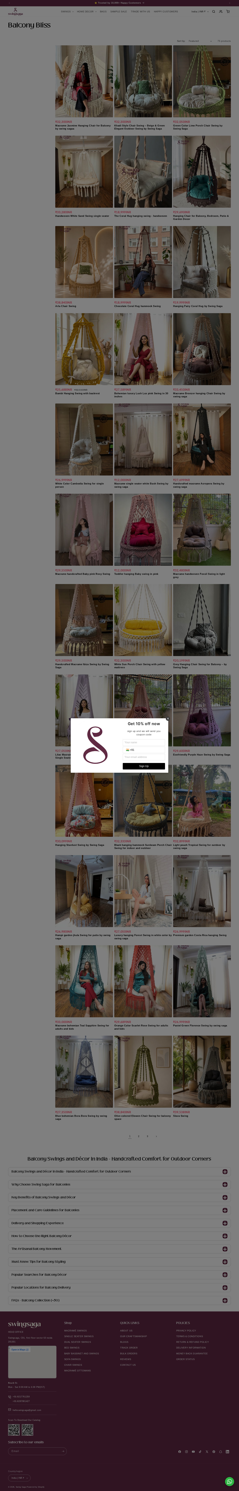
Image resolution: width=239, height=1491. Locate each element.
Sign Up (144, 766)
